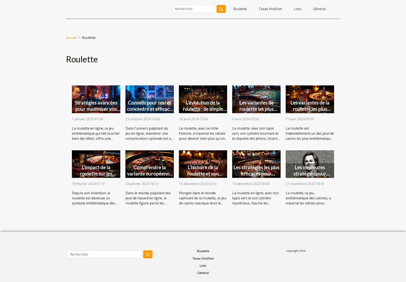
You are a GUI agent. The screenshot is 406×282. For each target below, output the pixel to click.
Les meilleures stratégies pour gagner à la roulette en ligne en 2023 (310, 176)
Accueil (71, 37)
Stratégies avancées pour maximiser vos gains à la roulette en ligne (96, 112)
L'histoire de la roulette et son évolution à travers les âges (203, 176)
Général (319, 9)
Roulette (240, 9)
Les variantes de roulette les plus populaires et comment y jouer (256, 112)
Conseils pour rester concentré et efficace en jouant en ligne (149, 109)
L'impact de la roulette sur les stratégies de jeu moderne (96, 176)
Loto (297, 9)
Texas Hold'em (270, 9)
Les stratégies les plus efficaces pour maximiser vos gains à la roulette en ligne (256, 176)
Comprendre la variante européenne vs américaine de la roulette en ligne (149, 176)
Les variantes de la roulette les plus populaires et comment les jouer (309, 112)
